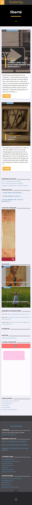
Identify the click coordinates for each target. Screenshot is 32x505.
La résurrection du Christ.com (11, 461)
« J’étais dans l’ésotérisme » (12, 192)
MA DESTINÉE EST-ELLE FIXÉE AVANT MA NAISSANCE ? (18, 64)
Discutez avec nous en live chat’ (10, 401)
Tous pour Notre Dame (9, 471)
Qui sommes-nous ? (7, 403)
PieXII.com (5, 467)
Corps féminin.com (7, 465)
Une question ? (6, 405)
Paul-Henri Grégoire (14, 135)
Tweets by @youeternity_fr (9, 338)
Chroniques (10, 103)
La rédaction (11, 59)
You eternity (16, 426)
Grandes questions (12, 30)
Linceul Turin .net (7, 463)
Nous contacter (6, 407)
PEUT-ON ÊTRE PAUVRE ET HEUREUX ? (12, 183)
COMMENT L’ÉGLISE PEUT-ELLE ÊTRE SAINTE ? (15, 186)
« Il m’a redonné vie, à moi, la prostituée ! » (12, 200)
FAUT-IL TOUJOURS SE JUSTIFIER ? (11, 181)
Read (7, 96)
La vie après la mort (8, 459)
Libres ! (11, 139)
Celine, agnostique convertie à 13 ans (18, 314)
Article (4, 30)
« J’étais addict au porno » (11, 196)
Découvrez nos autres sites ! (9, 409)
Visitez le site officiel (8, 434)
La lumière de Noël (7, 469)
